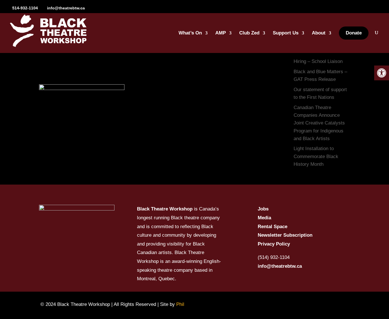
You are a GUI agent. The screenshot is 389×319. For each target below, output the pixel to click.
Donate (354, 33)
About (318, 33)
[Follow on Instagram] (276, 304)
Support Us (285, 33)
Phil (180, 304)
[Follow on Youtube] (292, 304)
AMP (220, 33)
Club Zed (249, 33)
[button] (381, 73)
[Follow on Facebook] (260, 304)
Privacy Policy (274, 244)
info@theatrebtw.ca (280, 266)
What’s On (190, 33)
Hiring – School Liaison (318, 61)
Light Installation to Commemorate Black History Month (316, 156)
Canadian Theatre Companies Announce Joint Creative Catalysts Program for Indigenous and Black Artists (319, 123)
